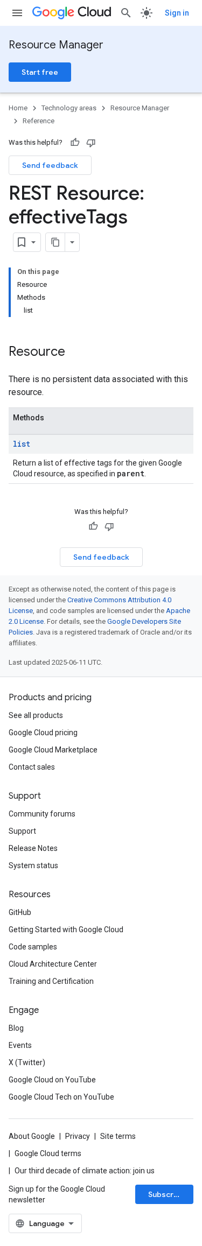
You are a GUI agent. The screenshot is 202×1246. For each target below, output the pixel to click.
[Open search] (126, 12)
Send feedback (50, 165)
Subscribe (166, 1194)
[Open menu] (17, 13)
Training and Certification (51, 981)
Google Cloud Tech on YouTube (61, 1097)
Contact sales (32, 767)
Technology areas (68, 108)
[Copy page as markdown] (55, 242)
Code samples (33, 946)
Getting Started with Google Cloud (66, 929)
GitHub (20, 912)
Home (18, 108)
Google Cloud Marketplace (53, 749)
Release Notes (33, 848)
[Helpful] (75, 143)
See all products (36, 715)
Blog (16, 1028)
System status (33, 865)
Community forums (42, 813)
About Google (32, 1136)
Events (20, 1045)
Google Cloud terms (48, 1153)
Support (22, 831)
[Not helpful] (91, 143)
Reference (38, 121)
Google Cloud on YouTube (52, 1079)
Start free (40, 72)
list (21, 444)
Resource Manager (56, 45)
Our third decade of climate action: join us (85, 1170)
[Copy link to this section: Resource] (76, 352)
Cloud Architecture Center (53, 964)
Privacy (77, 1136)
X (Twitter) (27, 1062)
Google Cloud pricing (43, 732)
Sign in (177, 13)
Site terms (118, 1136)
